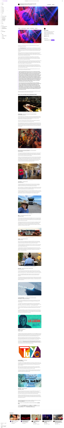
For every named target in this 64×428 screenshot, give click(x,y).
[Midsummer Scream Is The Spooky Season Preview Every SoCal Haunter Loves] (58, 417)
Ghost (5, 426)
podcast (30, 405)
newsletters (35, 405)
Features (19, 28)
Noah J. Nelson (22, 4)
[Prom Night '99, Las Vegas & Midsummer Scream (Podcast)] (47, 417)
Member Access (46, 38)
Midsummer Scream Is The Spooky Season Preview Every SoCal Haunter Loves (58, 422)
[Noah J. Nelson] (19, 4)
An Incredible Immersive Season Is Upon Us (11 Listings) (36, 422)
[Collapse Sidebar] (1, 1)
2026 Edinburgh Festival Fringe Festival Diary (25, 421)
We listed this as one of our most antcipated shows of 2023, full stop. (31, 341)
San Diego (36, 28)
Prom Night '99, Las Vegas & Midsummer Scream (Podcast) (48, 422)
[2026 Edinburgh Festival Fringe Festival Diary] (25, 417)
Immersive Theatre (23, 28)
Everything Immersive (21, 406)
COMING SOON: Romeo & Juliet (15, 421)
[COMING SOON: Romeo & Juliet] (15, 417)
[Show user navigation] (62, 1)
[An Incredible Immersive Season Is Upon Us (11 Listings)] (36, 417)
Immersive (28, 28)
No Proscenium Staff (14, 422)
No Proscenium (24, 405)
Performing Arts (32, 28)
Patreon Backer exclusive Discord (30, 406)
